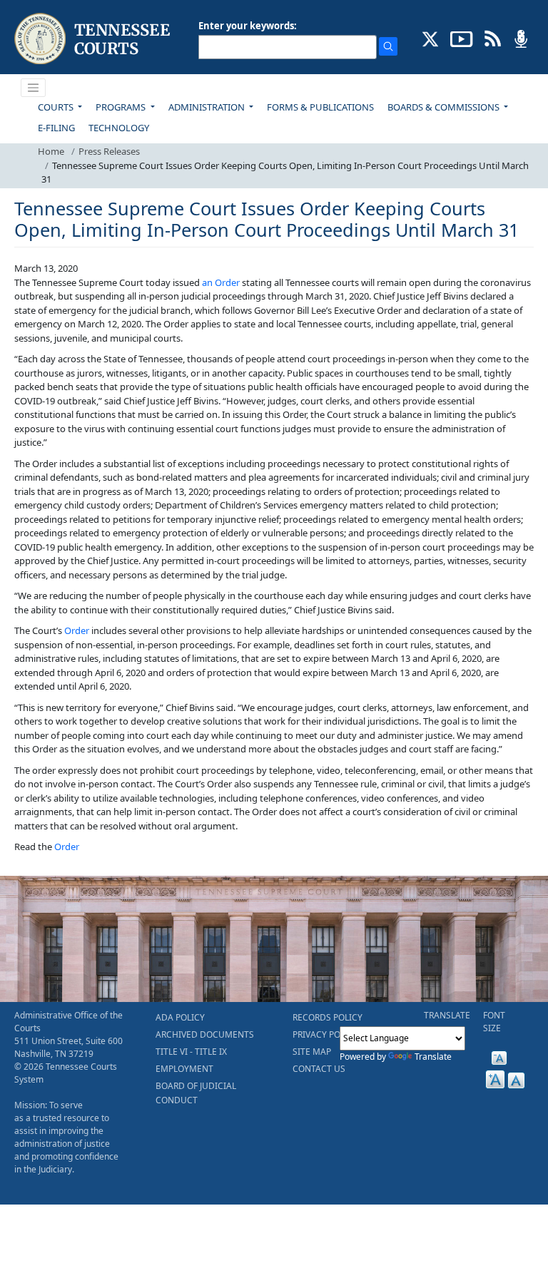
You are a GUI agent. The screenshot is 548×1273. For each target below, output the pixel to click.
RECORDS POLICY (327, 1017)
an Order (221, 282)
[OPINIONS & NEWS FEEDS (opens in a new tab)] (493, 37)
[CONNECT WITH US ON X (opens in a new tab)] (431, 37)
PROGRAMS (122, 107)
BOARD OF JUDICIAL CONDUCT (196, 1093)
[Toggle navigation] (33, 87)
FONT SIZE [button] (494, 1021)
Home (51, 151)
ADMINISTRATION (207, 107)
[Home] (93, 39)
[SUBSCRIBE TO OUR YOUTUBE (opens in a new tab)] (461, 37)
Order (76, 630)
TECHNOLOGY (118, 127)
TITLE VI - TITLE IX (191, 1052)
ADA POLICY (180, 1017)
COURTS (57, 107)
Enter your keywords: (247, 25)
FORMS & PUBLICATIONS (320, 107)
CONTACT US (319, 1069)
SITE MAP (312, 1052)
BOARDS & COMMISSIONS (444, 107)
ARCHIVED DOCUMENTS (205, 1034)
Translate (433, 1056)
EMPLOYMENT (184, 1069)
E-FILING (56, 127)
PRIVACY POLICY (325, 1034)
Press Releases (109, 151)
